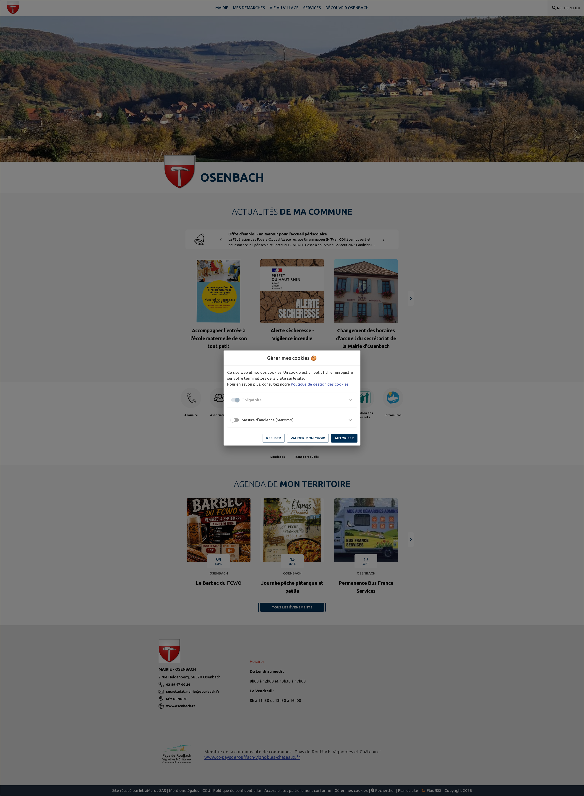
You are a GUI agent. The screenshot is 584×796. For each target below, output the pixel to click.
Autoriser (344, 438)
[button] (292, 400)
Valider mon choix (308, 438)
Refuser (273, 438)
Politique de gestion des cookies (320, 384)
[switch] (232, 420)
